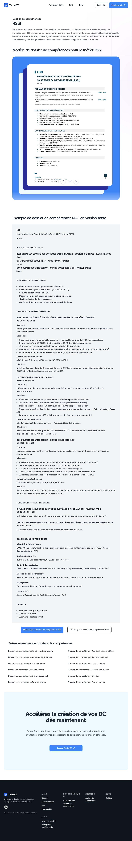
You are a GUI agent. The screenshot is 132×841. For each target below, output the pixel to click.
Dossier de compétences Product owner (27, 682)
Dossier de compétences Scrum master (86, 682)
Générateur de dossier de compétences (69, 803)
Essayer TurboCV (64, 748)
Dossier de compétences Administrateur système (91, 651)
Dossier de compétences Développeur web (28, 676)
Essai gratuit (117, 5)
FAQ (71, 5)
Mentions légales (48, 821)
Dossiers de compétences (90, 799)
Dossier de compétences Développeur (26, 669)
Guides (109, 798)
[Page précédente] (63, 181)
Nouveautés (47, 809)
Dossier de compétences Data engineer (27, 663)
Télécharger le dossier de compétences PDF (42, 630)
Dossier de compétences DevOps (83, 676)
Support (45, 798)
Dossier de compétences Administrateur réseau (30, 651)
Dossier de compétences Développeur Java (88, 669)
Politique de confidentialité (47, 826)
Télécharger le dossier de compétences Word (89, 630)
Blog (81, 5)
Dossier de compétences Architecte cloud (88, 657)
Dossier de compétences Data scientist (86, 663)
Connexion (101, 5)
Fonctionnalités (56, 5)
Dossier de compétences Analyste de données (30, 657)
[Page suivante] (76, 181)
